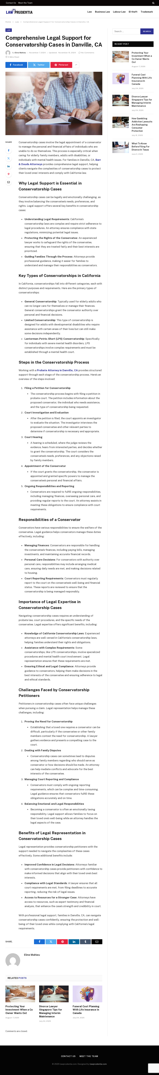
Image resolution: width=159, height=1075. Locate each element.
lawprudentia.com (98, 1064)
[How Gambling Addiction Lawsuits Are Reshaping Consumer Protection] (120, 122)
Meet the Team (25, 3)
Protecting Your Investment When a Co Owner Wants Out (19, 1010)
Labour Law (119, 12)
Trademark (147, 12)
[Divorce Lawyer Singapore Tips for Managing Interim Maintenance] (54, 994)
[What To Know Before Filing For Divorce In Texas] (120, 147)
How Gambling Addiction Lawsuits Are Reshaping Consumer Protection (142, 124)
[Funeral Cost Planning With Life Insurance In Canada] (87, 994)
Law (89, 12)
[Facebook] (8, 150)
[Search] (153, 3)
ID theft (133, 12)
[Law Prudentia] (19, 12)
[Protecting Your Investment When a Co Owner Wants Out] (20, 994)
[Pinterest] (8, 174)
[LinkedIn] (8, 166)
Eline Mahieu (20, 53)
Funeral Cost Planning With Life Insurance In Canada (86, 1010)
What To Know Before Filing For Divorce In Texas (141, 146)
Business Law (102, 12)
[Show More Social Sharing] (76, 65)
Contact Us (11, 3)
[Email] (8, 182)
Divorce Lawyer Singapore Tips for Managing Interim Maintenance (50, 1011)
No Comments (87, 53)
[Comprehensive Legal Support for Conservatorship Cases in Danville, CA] (53, 103)
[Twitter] (8, 158)
